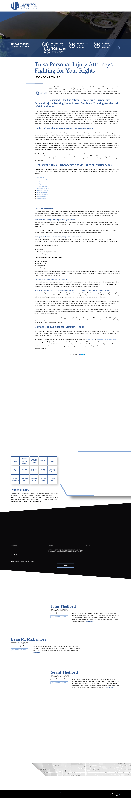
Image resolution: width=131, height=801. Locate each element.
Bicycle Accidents (41, 196)
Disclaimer (64, 793)
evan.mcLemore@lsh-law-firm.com (21, 646)
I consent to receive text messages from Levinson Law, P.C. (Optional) (23, 561)
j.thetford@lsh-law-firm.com (58, 613)
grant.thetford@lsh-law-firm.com (59, 679)
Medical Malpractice (42, 190)
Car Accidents (40, 178)
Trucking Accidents (42, 180)
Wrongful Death (41, 198)
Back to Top (115, 795)
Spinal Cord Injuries (42, 203)
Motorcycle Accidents (43, 188)
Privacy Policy (73, 793)
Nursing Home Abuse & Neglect (46, 184)
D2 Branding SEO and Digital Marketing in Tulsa (65, 798)
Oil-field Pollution (42, 186)
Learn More (90, 621)
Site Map (57, 793)
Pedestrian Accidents (43, 194)
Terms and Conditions (85, 793)
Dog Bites (39, 182)
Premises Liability (42, 192)
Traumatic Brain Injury (43, 201)
